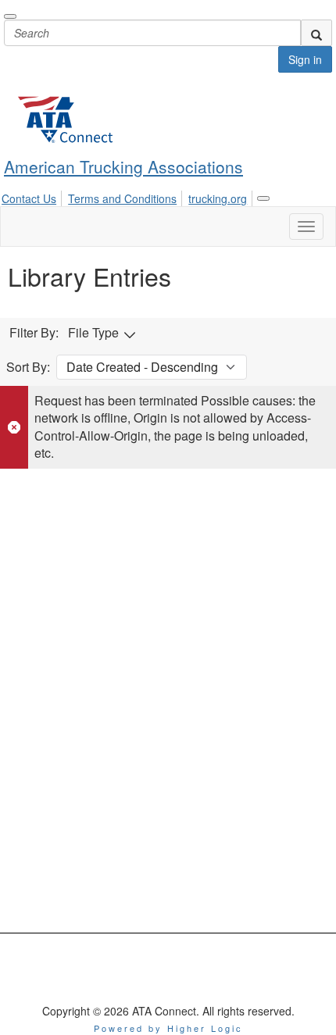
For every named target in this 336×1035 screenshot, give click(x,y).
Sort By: (28, 367)
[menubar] (128, 196)
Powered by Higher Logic (168, 1028)
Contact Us (29, 198)
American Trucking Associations (123, 166)
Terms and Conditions (122, 198)
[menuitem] (33, 196)
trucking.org (217, 198)
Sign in (305, 59)
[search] (316, 33)
